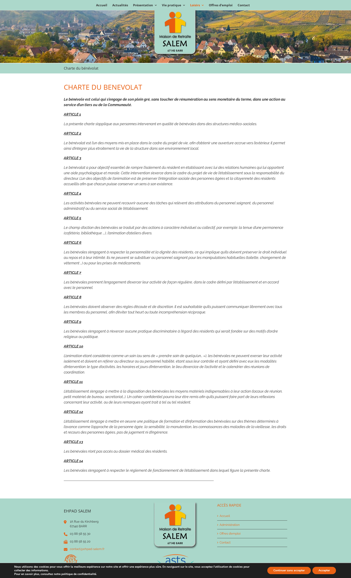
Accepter (324, 570)
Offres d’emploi (230, 533)
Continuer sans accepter (289, 570)
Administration (230, 525)
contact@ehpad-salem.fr (87, 549)
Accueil (225, 516)
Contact (225, 542)
